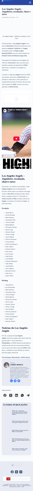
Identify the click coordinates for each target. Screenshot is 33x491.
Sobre (17, 484)
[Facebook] (5, 395)
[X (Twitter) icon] (15, 380)
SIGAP (22, 486)
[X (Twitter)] (11, 395)
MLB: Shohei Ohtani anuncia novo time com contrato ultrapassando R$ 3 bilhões (21, 440)
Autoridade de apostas (14, 486)
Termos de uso (12, 485)
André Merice (16, 365)
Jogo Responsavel (26, 485)
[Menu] (30, 2)
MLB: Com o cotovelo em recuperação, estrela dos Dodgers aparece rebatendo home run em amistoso (19, 412)
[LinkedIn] (16, 395)
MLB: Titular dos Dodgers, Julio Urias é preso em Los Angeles (19, 449)
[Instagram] (20, 471)
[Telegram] (28, 395)
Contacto (19, 485)
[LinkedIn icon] (11, 380)
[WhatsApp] (22, 395)
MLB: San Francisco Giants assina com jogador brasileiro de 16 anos (20, 422)
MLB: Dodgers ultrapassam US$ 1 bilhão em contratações (20, 431)
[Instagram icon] (18, 380)
